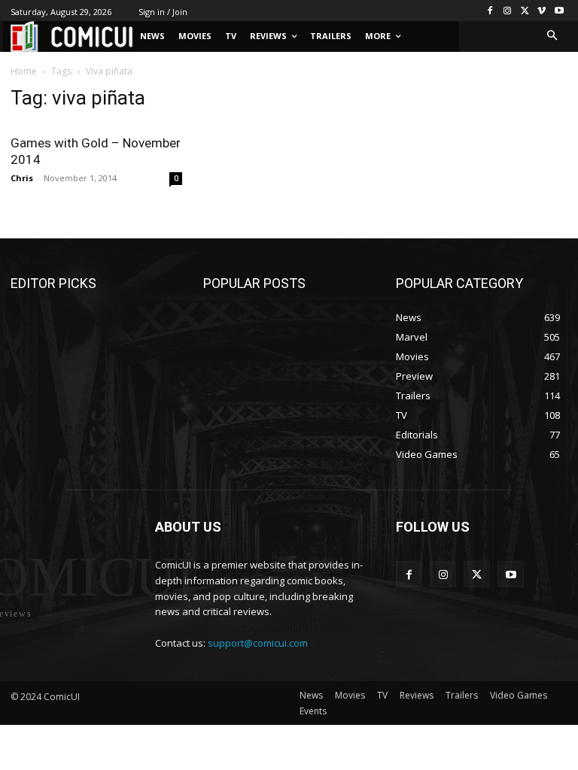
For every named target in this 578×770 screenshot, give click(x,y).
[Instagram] (507, 11)
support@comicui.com (258, 643)
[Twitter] (525, 11)
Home (24, 71)
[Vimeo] (541, 11)
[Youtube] (558, 11)
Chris (22, 177)
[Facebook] (490, 11)
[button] (552, 36)
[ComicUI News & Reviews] (72, 36)
